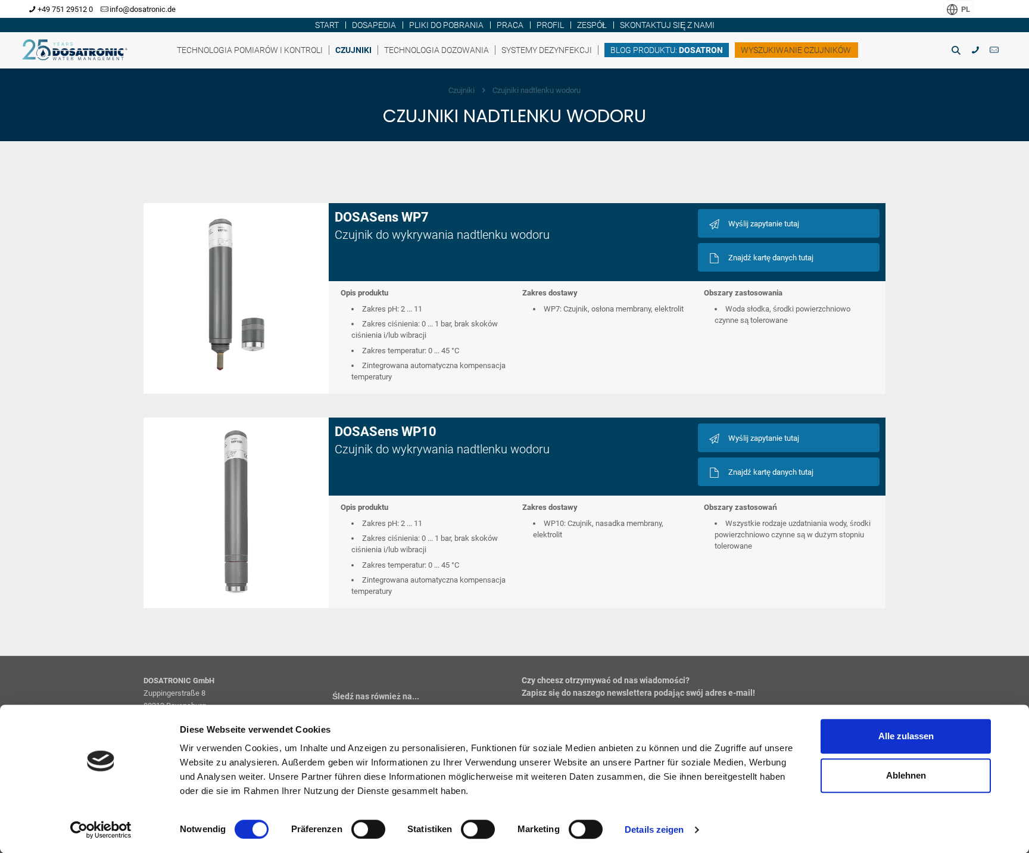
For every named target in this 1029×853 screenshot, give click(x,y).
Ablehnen (906, 775)
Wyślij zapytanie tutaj (763, 223)
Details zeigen (654, 829)
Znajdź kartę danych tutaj (770, 257)
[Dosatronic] (79, 47)
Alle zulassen (906, 736)
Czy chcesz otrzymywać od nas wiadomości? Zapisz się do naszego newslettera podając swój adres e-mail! (638, 686)
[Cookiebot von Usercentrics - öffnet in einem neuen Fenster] (101, 830)
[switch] (368, 829)
